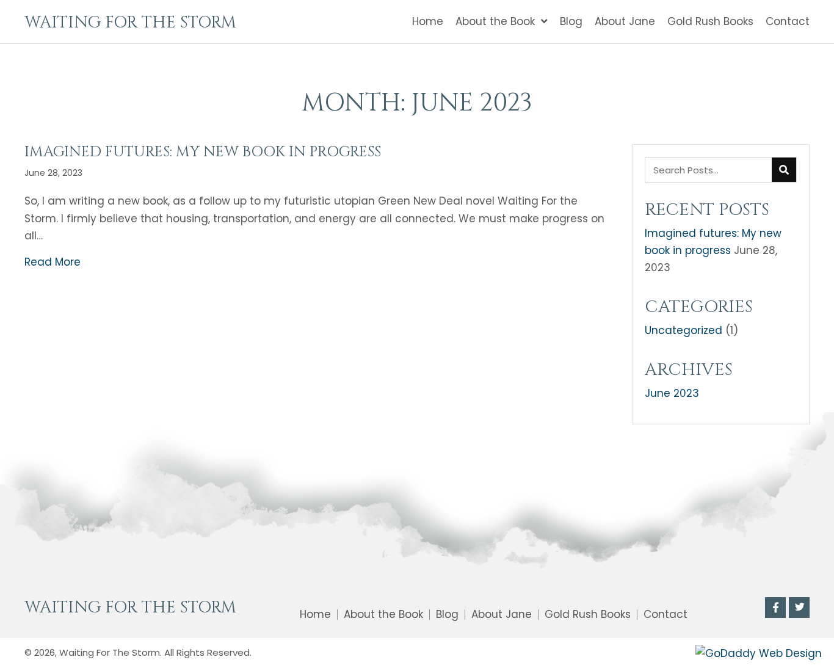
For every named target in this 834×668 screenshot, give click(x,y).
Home (315, 614)
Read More (52, 262)
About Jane (501, 614)
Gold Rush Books (588, 614)
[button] (775, 607)
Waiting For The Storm (130, 23)
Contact (665, 614)
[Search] (784, 170)
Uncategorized (683, 330)
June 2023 (672, 393)
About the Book (383, 614)
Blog (447, 614)
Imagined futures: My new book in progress (202, 152)
